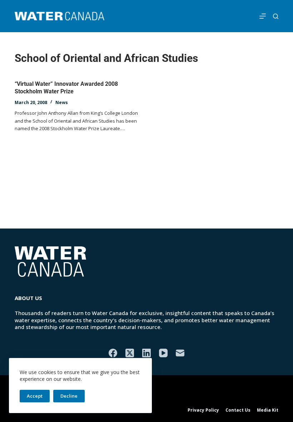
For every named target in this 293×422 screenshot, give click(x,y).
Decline (69, 396)
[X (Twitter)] (129, 353)
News (61, 102)
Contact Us (237, 410)
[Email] (180, 353)
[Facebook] (113, 353)
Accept (35, 396)
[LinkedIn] (146, 353)
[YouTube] (163, 353)
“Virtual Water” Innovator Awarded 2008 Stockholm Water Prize (66, 87)
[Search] (275, 16)
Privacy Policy (203, 410)
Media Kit (267, 410)
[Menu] (262, 16)
